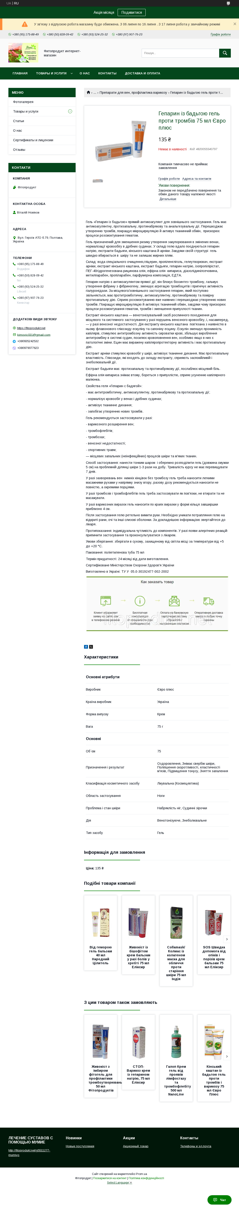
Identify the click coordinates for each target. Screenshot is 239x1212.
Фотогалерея (23, 102)
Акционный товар (135, 1146)
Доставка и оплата (142, 73)
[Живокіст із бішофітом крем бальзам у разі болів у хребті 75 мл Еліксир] (138, 918)
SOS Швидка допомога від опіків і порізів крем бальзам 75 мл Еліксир (214, 957)
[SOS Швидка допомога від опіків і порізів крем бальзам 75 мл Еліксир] (214, 918)
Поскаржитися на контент (110, 1178)
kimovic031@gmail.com (33, 334)
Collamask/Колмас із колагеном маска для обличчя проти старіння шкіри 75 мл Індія (176, 963)
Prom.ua (141, 1174)
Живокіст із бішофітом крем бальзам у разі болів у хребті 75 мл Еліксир (139, 957)
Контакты (107, 73)
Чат (223, 1200)
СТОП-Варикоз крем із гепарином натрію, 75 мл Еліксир (139, 1074)
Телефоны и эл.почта (195, 1146)
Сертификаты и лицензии (33, 140)
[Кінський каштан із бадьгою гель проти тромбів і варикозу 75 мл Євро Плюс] (214, 1038)
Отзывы (19, 150)
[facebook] (86, 647)
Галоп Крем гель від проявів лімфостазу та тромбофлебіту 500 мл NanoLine (178, 1080)
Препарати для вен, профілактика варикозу (133, 92)
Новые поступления (80, 1146)
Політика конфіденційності (146, 1178)
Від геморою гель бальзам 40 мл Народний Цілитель (101, 955)
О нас (85, 73)
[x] (91, 647)
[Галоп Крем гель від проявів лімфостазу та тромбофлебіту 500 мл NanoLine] (176, 1038)
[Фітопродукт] (23, 61)
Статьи (18, 121)
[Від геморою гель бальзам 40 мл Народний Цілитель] (100, 918)
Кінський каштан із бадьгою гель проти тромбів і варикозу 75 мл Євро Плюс (214, 1080)
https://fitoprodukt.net (31, 328)
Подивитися (131, 12)
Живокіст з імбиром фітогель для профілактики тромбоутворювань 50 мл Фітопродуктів (105, 1078)
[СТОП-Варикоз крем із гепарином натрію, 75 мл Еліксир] (138, 1038)
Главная (20, 73)
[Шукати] (225, 53)
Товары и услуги (51, 73)
